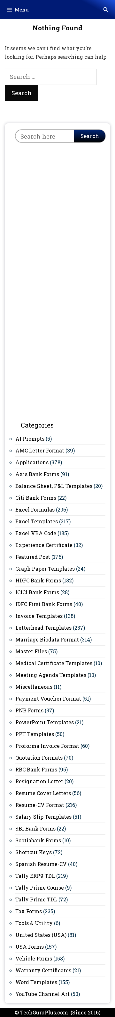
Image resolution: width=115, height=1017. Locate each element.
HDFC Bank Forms (38, 580)
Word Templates (36, 982)
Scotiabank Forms (38, 840)
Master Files (31, 651)
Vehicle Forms (33, 958)
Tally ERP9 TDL (35, 875)
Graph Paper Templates (45, 568)
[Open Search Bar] (105, 9)
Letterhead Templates (43, 627)
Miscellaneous (33, 686)
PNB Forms (29, 710)
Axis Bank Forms (37, 474)
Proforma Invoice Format (47, 745)
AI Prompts (29, 438)
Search (89, 136)
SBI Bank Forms (35, 828)
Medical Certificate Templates (53, 663)
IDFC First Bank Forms (43, 604)
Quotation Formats (39, 757)
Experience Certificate (44, 545)
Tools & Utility (34, 923)
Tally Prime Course (39, 887)
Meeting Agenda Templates (50, 675)
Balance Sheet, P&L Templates (53, 485)
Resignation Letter (39, 781)
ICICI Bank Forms (37, 592)
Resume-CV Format (39, 804)
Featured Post (32, 556)
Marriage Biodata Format (47, 639)
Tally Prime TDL (36, 899)
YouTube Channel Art (42, 993)
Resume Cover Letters (43, 793)
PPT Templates (34, 734)
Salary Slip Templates (43, 816)
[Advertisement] (57, 209)
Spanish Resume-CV (41, 864)
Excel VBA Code (35, 533)
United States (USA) (40, 934)
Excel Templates (36, 521)
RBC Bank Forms (36, 769)
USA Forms (29, 946)
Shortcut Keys (33, 852)
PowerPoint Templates (44, 722)
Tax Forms (28, 911)
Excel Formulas (35, 509)
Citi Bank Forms (35, 497)
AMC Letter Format (39, 450)
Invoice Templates (39, 615)
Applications (32, 462)
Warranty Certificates (43, 970)
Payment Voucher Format (48, 698)
